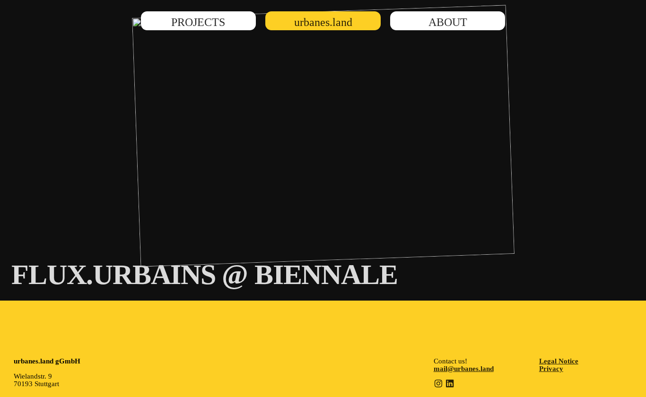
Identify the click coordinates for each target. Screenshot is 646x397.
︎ (438, 384)
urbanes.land (323, 22)
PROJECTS (198, 22)
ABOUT (447, 22)
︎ (449, 384)
